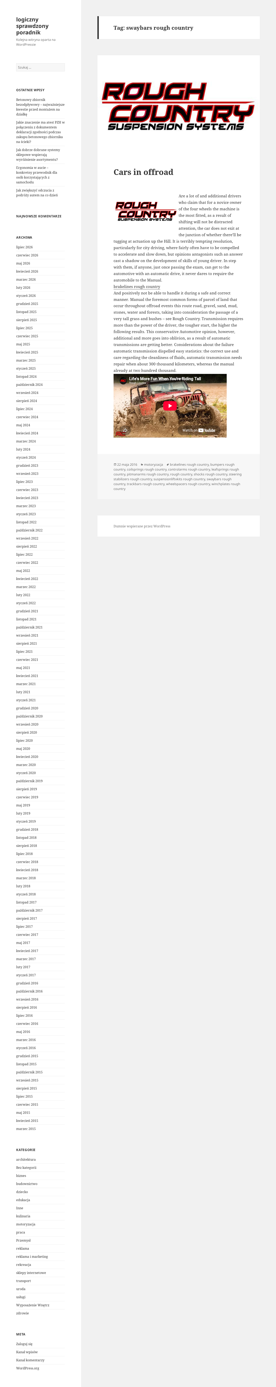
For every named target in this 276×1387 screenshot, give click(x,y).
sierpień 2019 (26, 789)
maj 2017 (23, 943)
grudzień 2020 (27, 708)
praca (20, 1232)
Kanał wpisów (27, 1352)
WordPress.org (27, 1368)
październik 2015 (29, 1072)
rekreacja (23, 1264)
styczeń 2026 (26, 295)
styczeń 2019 (26, 821)
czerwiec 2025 (27, 336)
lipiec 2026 (24, 247)
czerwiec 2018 (27, 862)
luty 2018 (23, 886)
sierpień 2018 (26, 845)
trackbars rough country (145, 484)
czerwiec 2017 (27, 934)
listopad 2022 (26, 522)
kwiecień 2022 (27, 579)
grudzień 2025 (27, 304)
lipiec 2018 (24, 854)
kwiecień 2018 (27, 870)
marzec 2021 (26, 684)
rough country (181, 474)
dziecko (22, 1192)
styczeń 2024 (26, 457)
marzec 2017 (26, 959)
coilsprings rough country (146, 469)
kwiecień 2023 (27, 498)
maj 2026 (23, 263)
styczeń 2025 (26, 368)
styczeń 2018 (26, 894)
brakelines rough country (137, 286)
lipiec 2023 (24, 481)
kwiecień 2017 (27, 951)
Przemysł (23, 1240)
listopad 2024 (26, 376)
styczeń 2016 (26, 1048)
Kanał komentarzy (30, 1360)
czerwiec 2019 (27, 797)
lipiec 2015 (24, 1096)
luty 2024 (23, 449)
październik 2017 (29, 910)
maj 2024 (23, 425)
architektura (26, 1159)
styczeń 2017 (26, 975)
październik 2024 (29, 384)
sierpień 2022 (26, 546)
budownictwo (26, 1184)
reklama (22, 1248)
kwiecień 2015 (27, 1120)
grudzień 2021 (27, 611)
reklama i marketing (32, 1256)
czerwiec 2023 (27, 490)
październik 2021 (29, 627)
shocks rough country (210, 474)
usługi (20, 1297)
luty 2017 (23, 967)
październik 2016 (29, 991)
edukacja (23, 1200)
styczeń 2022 (26, 603)
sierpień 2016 (26, 1007)
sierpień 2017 (26, 918)
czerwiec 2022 (27, 562)
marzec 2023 (26, 506)
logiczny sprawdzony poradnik (32, 26)
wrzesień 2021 (27, 635)
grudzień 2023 (27, 465)
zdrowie (22, 1313)
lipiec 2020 (24, 740)
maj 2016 (23, 1031)
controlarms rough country (189, 469)
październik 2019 (29, 781)
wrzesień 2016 (27, 999)
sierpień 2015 (26, 1088)
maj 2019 (23, 805)
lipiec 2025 (24, 328)
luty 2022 (23, 595)
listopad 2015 (26, 1064)
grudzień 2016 (27, 983)
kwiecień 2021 (27, 676)
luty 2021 (23, 692)
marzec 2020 (26, 765)
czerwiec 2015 (27, 1104)
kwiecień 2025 (27, 352)
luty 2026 (23, 287)
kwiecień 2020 (27, 756)
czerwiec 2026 (27, 255)
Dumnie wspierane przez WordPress (142, 526)
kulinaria (23, 1216)
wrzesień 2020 (27, 724)
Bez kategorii (26, 1167)
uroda (20, 1289)
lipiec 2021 (24, 651)
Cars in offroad (143, 171)
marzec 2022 (26, 587)
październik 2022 (29, 530)
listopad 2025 (26, 312)
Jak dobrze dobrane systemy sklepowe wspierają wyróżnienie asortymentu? (38, 155)
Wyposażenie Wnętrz (32, 1305)
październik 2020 (29, 716)
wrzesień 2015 (27, 1080)
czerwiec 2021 (27, 659)
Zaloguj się (24, 1344)
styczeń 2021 (26, 700)
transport (23, 1281)
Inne (19, 1208)
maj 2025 (23, 344)
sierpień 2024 (26, 401)
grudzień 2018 (27, 829)
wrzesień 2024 (27, 392)
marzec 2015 (26, 1129)
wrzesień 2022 (27, 538)
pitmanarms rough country (148, 474)
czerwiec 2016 (27, 1023)
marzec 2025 (26, 360)
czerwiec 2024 (27, 417)
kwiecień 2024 (27, 433)
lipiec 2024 (24, 409)
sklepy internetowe (31, 1273)
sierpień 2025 (26, 320)
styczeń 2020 (26, 773)
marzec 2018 (26, 878)
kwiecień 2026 (27, 271)
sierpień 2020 (26, 732)
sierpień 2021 (26, 643)
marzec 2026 (26, 279)
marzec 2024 (26, 441)
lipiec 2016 (24, 1015)
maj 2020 (23, 748)
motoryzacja (25, 1224)
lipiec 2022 (24, 554)
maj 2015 (23, 1112)
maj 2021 (23, 667)
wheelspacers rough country (188, 484)
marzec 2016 (26, 1040)
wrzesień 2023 (27, 473)
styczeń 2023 (26, 514)
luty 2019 (23, 813)
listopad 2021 (26, 619)
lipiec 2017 (24, 926)
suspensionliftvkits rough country (179, 479)
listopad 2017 (26, 902)
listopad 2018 (26, 837)
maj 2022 (23, 570)
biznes (21, 1175)
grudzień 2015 (27, 1056)
